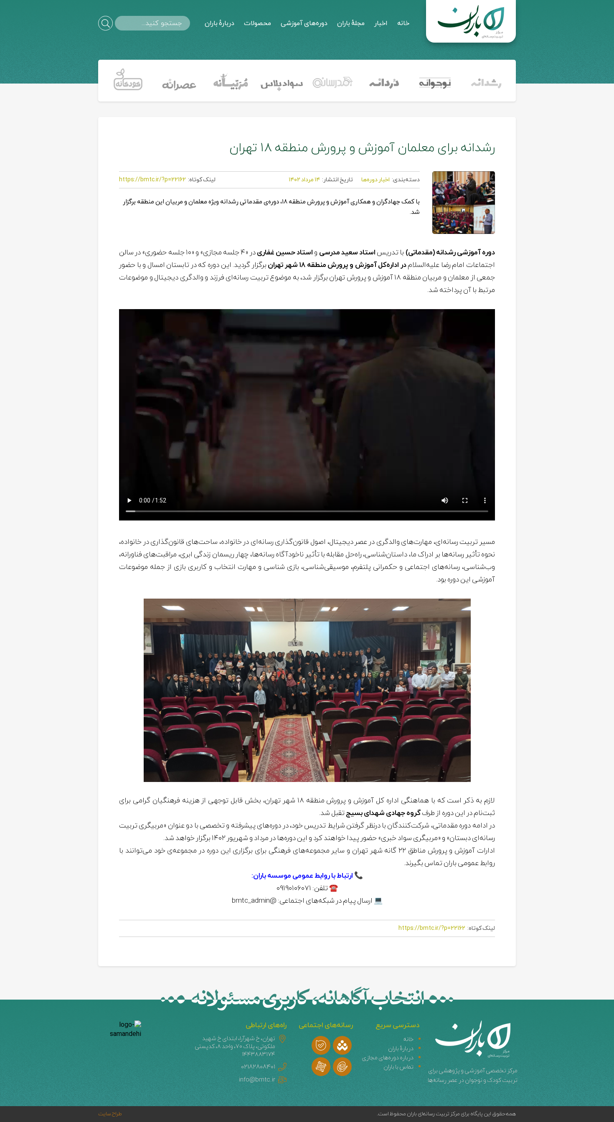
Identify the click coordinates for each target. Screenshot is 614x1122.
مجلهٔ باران (351, 23)
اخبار (381, 23)
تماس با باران (398, 1067)
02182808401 (258, 1067)
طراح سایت (110, 1114)
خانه (403, 23)
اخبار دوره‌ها (375, 180)
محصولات (257, 23)
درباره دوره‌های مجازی (388, 1058)
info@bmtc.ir (257, 1080)
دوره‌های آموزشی (304, 23)
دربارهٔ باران (219, 23)
